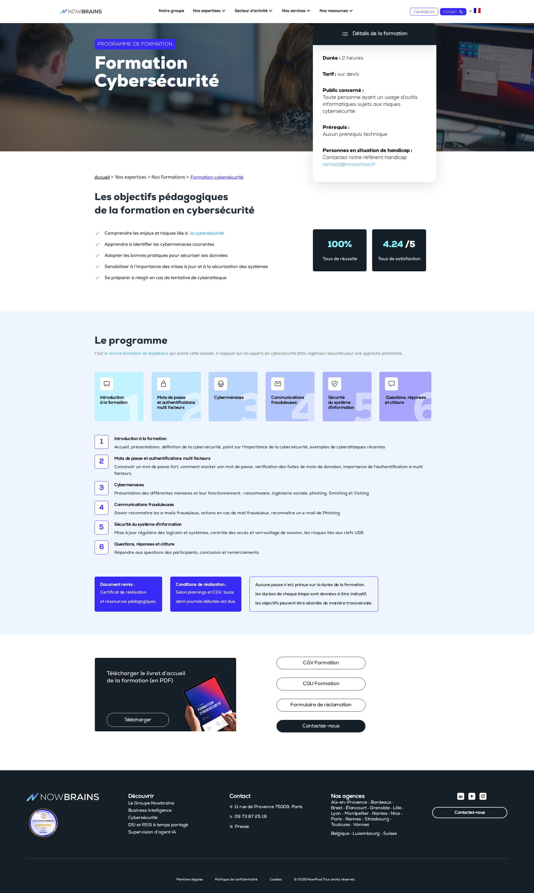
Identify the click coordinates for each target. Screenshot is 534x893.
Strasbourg (377, 819)
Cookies (276, 879)
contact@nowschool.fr (349, 164)
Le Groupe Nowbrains (151, 803)
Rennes (353, 819)
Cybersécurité (142, 817)
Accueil (102, 177)
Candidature (424, 11)
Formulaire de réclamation (321, 704)
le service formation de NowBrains (136, 353)
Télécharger (137, 719)
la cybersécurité (207, 233)
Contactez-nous (321, 726)
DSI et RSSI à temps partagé (158, 825)
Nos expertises (207, 11)
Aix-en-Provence (349, 802)
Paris (336, 819)
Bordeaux (381, 802)
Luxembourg (366, 833)
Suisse (390, 833)
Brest (336, 808)
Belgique (340, 833)
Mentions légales (189, 879)
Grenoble (379, 808)
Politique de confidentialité (236, 879)
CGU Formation (321, 683)
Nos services (293, 11)
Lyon (336, 813)
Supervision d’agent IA (152, 832)
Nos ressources (334, 11)
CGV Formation (321, 662)
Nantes (379, 813)
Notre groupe (171, 11)
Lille (397, 808)
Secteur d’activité (251, 11)
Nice (395, 813)
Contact (450, 11)
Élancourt (356, 808)
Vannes (361, 824)
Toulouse (340, 824)
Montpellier (357, 813)
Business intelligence (150, 810)
